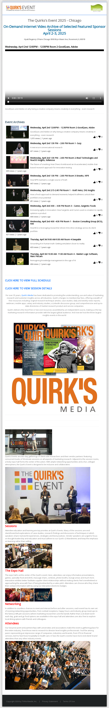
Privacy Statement (50, 701)
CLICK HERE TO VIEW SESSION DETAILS (28, 288)
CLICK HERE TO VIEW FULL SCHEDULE (28, 280)
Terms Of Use (69, 701)
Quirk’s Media (27, 295)
